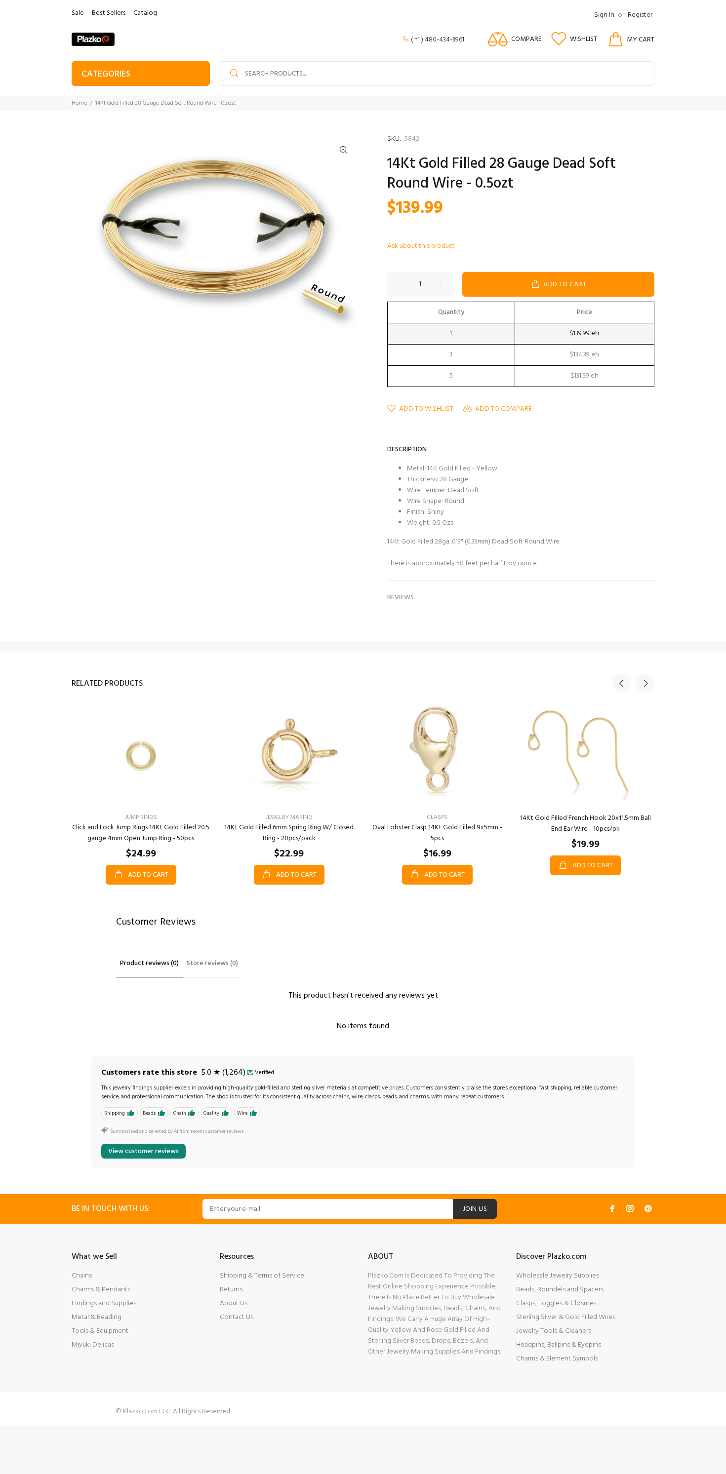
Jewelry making (289, 817)
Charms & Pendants (101, 1289)
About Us (233, 1303)
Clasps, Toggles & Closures (556, 1303)
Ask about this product (421, 246)
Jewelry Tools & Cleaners (553, 1331)
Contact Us (236, 1317)
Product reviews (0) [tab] (149, 963)
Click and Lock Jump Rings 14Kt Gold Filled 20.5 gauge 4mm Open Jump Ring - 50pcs (140, 833)
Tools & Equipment (100, 1331)
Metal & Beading (96, 1317)
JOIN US (475, 1209)
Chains (82, 1275)
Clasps (437, 817)
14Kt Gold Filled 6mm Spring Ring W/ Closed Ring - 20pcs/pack (289, 833)
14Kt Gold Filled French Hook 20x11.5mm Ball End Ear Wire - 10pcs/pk (585, 824)
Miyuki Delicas (93, 1345)
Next (645, 683)
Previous (621, 683)
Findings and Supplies (104, 1303)
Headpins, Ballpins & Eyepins (558, 1345)
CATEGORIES (105, 74)
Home (79, 103)
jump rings (141, 817)
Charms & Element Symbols (557, 1358)
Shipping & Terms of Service (262, 1275)
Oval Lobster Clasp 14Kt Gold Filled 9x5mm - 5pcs (437, 833)
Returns (231, 1289)
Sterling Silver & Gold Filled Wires (565, 1317)
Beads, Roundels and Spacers (560, 1289)
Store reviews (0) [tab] (212, 963)
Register (640, 15)
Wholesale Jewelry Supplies (557, 1275)
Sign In (604, 15)
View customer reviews (143, 1151)
